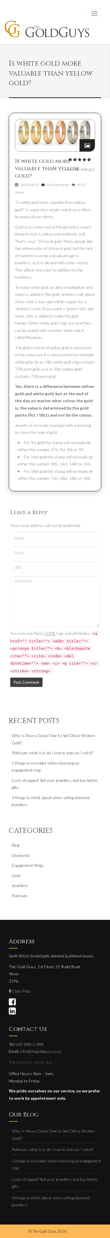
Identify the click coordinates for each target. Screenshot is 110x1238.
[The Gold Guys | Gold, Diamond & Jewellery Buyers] (47, 29)
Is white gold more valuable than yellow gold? (47, 169)
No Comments (58, 185)
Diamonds (21, 855)
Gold (16, 875)
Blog (15, 845)
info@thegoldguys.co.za (40, 1051)
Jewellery (20, 885)
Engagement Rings (28, 865)
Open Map (21, 990)
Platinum (19, 895)
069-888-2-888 (29, 1044)
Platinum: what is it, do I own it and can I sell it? (52, 752)
